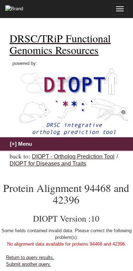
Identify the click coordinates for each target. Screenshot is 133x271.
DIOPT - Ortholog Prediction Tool (73, 156)
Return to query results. (30, 257)
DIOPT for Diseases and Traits (48, 164)
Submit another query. (28, 264)
